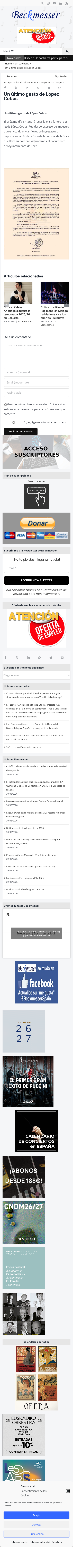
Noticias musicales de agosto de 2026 (25, 828)
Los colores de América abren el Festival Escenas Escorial (34, 801)
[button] (67, 1491)
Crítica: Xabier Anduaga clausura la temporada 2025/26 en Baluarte (17, 312)
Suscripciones (36, 481)
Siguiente (61, 76)
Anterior (11, 76)
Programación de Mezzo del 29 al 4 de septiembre (31, 854)
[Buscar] (67, 51)
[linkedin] (60, 3)
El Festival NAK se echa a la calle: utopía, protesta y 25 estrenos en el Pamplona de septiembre (36, 712)
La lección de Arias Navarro (27, 747)
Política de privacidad (40, 1542)
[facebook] (36, 3)
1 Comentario (25, 321)
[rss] (66, 3)
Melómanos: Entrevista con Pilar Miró (25, 877)
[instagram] (48, 3)
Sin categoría (57, 82)
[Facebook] (6, 657)
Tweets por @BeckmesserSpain (36, 933)
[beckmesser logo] (36, 7)
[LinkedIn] (28, 657)
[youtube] (54, 3)
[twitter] (42, 3)
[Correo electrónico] (62, 657)
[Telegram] (51, 657)
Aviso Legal (57, 1542)
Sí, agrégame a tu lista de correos (45, 422)
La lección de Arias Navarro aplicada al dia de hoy (31, 866)
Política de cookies (19, 1542)
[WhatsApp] (39, 657)
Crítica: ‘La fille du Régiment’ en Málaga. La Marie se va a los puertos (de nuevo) (55, 312)
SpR (10, 82)
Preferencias (37, 1533)
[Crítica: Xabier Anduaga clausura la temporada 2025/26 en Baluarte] (18, 284)
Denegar (36, 1524)
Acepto (36, 1515)
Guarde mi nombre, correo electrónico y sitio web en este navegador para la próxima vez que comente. (34, 409)
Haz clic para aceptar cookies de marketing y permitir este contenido (36, 933)
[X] (17, 657)
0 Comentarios (48, 323)
